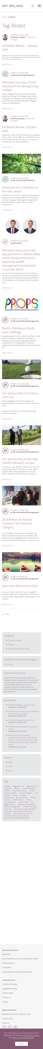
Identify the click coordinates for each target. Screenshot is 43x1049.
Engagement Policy (9, 988)
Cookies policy (7, 1018)
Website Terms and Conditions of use (16, 1014)
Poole (28, 799)
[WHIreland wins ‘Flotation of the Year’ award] (21, 173)
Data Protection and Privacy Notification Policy (20, 958)
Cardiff (6, 790)
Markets (11, 644)
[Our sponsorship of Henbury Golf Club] (21, 378)
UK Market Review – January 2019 (19, 48)
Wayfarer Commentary (26, 804)
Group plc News (14, 640)
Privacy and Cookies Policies (23, 1037)
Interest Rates (7, 993)
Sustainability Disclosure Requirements (17, 972)
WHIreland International (22, 813)
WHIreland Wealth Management (16, 818)
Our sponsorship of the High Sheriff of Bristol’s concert (20, 461)
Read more (8, 664)
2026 (10, 762)
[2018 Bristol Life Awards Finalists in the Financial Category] (21, 505)
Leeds (14, 795)
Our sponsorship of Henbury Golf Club (20, 395)
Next (8, 614)
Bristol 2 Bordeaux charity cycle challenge (18, 330)
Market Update (22, 797)
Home (4, 17)
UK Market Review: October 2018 (19, 129)
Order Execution (8, 963)
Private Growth (10, 802)
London (23, 795)
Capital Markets (29, 788)
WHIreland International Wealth (16, 816)
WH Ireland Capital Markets (24, 809)
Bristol (17, 788)
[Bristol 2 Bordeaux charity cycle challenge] (21, 313)
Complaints (6, 967)
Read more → (7, 64)
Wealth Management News (18, 649)
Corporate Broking (19, 790)
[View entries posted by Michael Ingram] (5, 37)
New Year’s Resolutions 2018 (19, 586)
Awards (7, 786)
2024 (10, 770)
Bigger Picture (18, 786)
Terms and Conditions (30, 1035)
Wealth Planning (29, 806)
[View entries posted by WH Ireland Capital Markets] (5, 74)
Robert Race (23, 802)
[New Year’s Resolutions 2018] (21, 571)
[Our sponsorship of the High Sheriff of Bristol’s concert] (21, 444)
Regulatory (6, 954)
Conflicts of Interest (9, 984)
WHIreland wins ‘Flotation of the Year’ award (20, 189)
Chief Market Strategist (22, 38)
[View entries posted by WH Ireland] (5, 242)
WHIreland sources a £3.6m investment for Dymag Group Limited (20, 86)
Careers (5, 1002)
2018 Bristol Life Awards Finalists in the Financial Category (17, 523)
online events (18, 799)
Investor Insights (25, 793)
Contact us (6, 997)
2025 (10, 766)
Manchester (8, 797)
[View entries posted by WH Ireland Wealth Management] (5, 320)
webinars (7, 809)
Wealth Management (12, 806)
